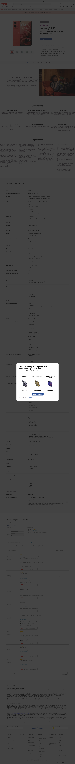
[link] (24, 383)
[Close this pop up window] (56, 364)
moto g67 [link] (24, 376)
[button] (29, 374)
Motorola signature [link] (37, 376)
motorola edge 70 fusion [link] (50, 377)
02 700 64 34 (31, 397)
